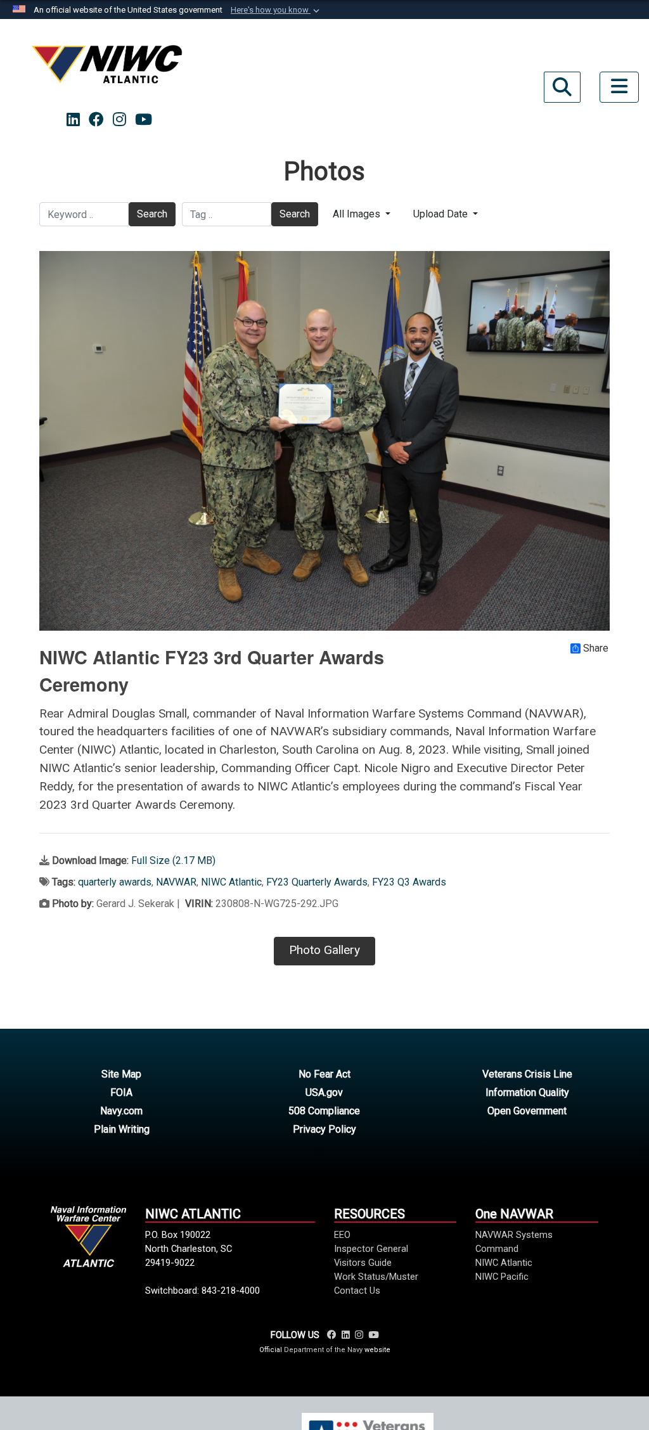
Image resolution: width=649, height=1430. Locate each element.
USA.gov (324, 1092)
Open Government (527, 1111)
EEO (342, 1234)
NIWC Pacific (502, 1276)
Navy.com (121, 1111)
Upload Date (441, 214)
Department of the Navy (323, 1350)
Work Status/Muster (376, 1276)
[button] (276, 10)
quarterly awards (114, 882)
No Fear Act (324, 1074)
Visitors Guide (363, 1262)
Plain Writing (122, 1129)
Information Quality (527, 1092)
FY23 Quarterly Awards (317, 882)
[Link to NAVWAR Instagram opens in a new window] (119, 120)
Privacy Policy (324, 1129)
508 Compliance (324, 1111)
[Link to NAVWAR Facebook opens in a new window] (96, 120)
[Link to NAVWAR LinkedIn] (346, 1335)
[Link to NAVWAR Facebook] (332, 1335)
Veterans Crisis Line (527, 1074)
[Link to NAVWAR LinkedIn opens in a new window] (73, 120)
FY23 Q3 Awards (409, 882)
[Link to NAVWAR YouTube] (373, 1335)
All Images (358, 214)
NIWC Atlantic (231, 882)
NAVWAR (176, 882)
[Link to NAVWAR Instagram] (359, 1335)
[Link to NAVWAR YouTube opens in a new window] (143, 120)
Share (595, 648)
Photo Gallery (324, 950)
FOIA (121, 1092)
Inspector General (371, 1248)
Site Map (121, 1074)
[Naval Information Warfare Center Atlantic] (109, 69)
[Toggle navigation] (619, 87)
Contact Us (357, 1290)
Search (152, 214)
